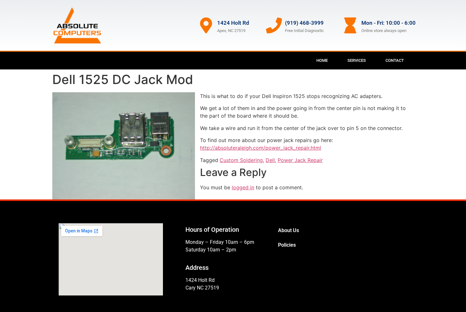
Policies (287, 245)
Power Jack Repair (300, 160)
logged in (243, 187)
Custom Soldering (241, 160)
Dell (270, 160)
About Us (288, 230)
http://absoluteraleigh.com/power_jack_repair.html (260, 148)
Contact (394, 60)
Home (322, 60)
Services (356, 60)
